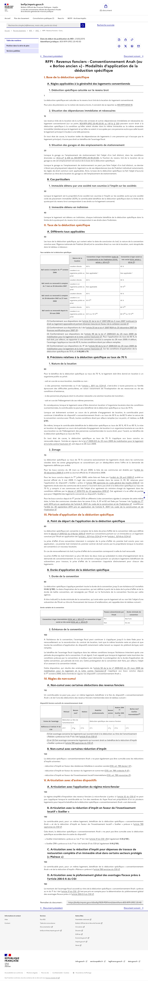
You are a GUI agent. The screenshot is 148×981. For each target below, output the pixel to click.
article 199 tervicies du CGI (106, 869)
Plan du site (45, 973)
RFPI (30, 31)
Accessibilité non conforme (14, 973)
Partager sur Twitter (125, 46)
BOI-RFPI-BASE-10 (124, 104)
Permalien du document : (51, 902)
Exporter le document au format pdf (119, 39)
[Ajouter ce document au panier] (125, 39)
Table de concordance (47, 923)
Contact (7, 923)
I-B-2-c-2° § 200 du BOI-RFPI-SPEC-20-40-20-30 (77, 158)
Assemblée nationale (82, 919)
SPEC (37, 31)
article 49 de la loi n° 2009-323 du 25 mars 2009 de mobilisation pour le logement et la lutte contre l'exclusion (92, 335)
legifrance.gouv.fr (115, 961)
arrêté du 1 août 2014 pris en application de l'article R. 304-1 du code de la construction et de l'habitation (93, 502)
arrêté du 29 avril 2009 (121, 477)
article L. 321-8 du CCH (118, 536)
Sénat (77, 945)
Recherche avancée (105, 25)
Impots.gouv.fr (80, 942)
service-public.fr (96, 961)
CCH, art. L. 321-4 (75, 619)
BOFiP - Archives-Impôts (77, 18)
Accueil (7, 18)
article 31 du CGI (87, 736)
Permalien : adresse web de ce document (132, 39)
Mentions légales (32, 973)
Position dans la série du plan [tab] (17, 46)
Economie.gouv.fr (81, 938)
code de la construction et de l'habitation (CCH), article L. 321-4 (102, 259)
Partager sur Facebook (119, 46)
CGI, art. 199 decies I (119, 766)
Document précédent (53, 56)
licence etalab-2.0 (51, 978)
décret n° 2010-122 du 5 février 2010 (67, 533)
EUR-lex (77, 934)
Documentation (45, 927)
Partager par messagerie (138, 46)
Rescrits (61, 18)
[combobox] (43, 25)
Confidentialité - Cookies (60, 973)
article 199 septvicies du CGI (78, 743)
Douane (78, 931)
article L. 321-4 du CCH (89, 536)
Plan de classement (21, 18)
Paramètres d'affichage (83, 973)
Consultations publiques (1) (43, 18)
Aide (6, 919)
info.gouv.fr (80, 961)
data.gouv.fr (133, 961)
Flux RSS (42, 919)
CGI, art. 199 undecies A (115, 770)
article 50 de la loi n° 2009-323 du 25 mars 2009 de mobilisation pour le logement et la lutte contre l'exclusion (92, 347)
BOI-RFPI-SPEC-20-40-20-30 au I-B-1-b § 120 (99, 123)
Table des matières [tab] (13, 40)
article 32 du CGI (125, 796)
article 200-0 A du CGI (82, 894)
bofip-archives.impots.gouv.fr (50, 931)
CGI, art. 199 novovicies (117, 775)
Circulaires (78, 927)
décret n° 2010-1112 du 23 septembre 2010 (87, 491)
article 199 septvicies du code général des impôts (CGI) (112, 482)
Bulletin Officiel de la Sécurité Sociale (87, 923)
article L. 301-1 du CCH (93, 385)
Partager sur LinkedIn (132, 46)
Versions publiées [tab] (13, 51)
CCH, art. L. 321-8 (78, 622)
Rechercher (82, 25)
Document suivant (132, 56)
